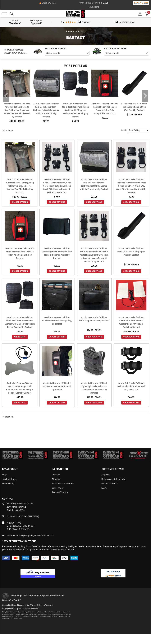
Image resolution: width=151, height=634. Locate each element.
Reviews (56, 474)
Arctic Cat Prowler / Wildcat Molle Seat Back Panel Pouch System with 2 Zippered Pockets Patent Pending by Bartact (75, 110)
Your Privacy (58, 488)
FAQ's (104, 488)
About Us (56, 479)
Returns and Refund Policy (113, 479)
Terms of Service (60, 492)
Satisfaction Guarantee (63, 483)
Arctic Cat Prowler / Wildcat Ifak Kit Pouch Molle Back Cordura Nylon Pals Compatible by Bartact (105, 108)
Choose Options (20, 202)
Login (4, 474)
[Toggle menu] (4, 14)
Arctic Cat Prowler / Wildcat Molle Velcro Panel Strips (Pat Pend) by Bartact (134, 107)
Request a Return (109, 483)
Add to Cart (20, 337)
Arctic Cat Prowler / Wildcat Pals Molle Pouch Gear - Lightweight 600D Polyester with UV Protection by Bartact (46, 110)
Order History (8, 483)
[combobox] (67, 53)
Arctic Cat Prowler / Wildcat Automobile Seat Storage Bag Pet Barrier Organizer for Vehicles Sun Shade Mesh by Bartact (16, 110)
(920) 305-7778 (14, 523)
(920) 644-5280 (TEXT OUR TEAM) (23, 516)
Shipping (105, 474)
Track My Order (9, 479)
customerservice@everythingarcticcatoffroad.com (30, 535)
